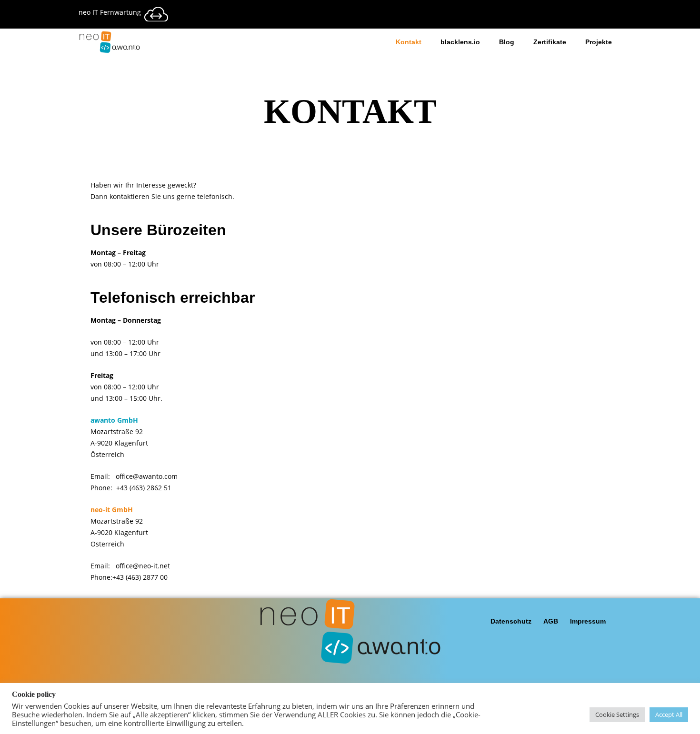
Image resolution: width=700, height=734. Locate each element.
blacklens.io (460, 42)
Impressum (588, 621)
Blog (506, 42)
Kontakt (408, 42)
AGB (550, 621)
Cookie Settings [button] (617, 714)
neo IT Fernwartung (110, 12)
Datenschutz (510, 621)
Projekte (598, 42)
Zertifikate (549, 42)
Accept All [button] (668, 714)
